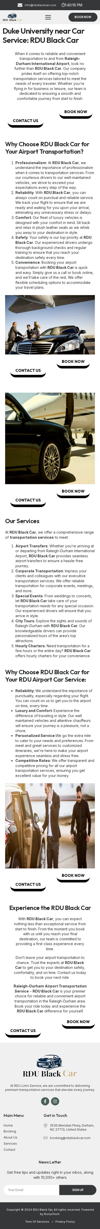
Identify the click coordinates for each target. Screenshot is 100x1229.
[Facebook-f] (45, 1101)
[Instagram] (55, 1101)
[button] (48, 17)
